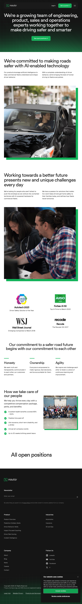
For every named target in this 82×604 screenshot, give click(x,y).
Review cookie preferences (61, 596)
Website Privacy (18, 593)
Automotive (49, 519)
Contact (6, 570)
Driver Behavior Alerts (11, 527)
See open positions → (41, 38)
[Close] (78, 577)
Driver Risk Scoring (10, 534)
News (6, 563)
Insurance (49, 523)
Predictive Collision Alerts (12, 523)
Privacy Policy (26, 503)
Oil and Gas (49, 527)
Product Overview (10, 519)
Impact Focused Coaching (12, 530)
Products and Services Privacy (35, 593)
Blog (5, 559)
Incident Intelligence (10, 538)
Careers (6, 566)
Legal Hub (7, 593)
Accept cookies (61, 591)
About (6, 555)
